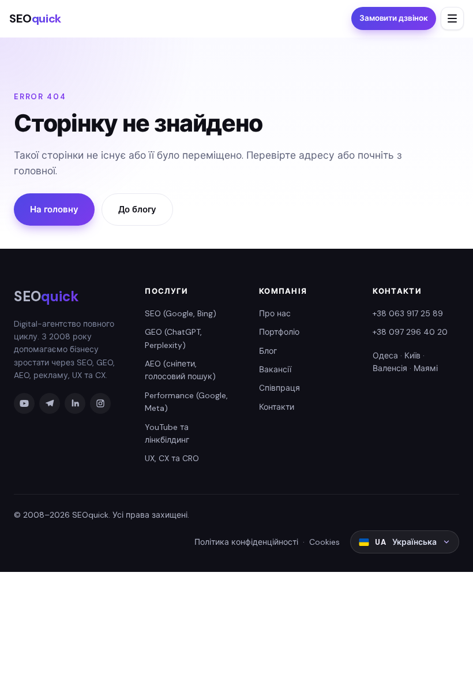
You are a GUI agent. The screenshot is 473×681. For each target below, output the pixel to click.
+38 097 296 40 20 (410, 332)
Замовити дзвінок (393, 18)
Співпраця (279, 388)
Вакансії (275, 369)
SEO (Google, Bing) (180, 313)
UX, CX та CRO (172, 458)
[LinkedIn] (75, 403)
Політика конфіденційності (246, 542)
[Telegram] (49, 403)
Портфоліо (279, 332)
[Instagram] (100, 403)
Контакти (276, 407)
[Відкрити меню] (452, 18)
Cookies (324, 542)
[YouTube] (24, 403)
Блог (268, 351)
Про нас (275, 313)
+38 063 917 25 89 (408, 313)
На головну (54, 209)
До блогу (137, 209)
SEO (35, 18)
